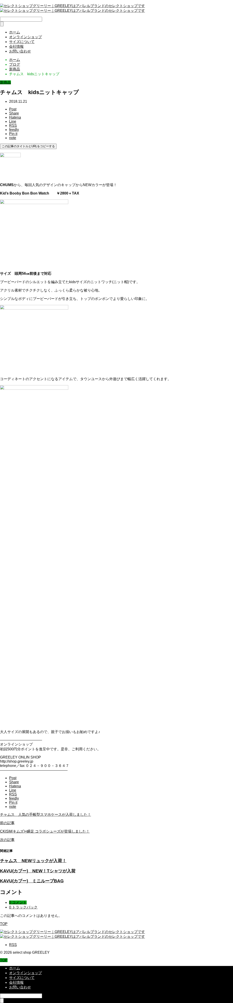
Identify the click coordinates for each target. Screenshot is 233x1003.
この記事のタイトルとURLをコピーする (28, 146)
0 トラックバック (23, 907)
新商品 (5, 82)
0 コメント (18, 902)
